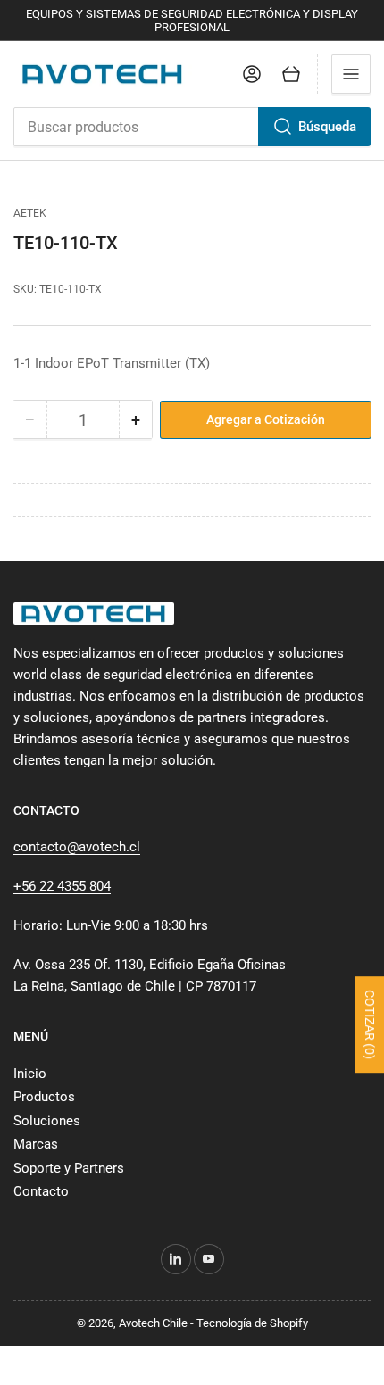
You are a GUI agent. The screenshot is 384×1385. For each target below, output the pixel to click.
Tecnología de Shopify (252, 1323)
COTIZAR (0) (370, 1024)
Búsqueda (327, 127)
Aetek (29, 213)
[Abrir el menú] (351, 74)
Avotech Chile (153, 1323)
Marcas (35, 1144)
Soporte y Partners (68, 1168)
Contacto (41, 1191)
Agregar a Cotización (265, 419)
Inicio (29, 1074)
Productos (44, 1097)
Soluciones (46, 1121)
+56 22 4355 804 (62, 886)
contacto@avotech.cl (76, 847)
